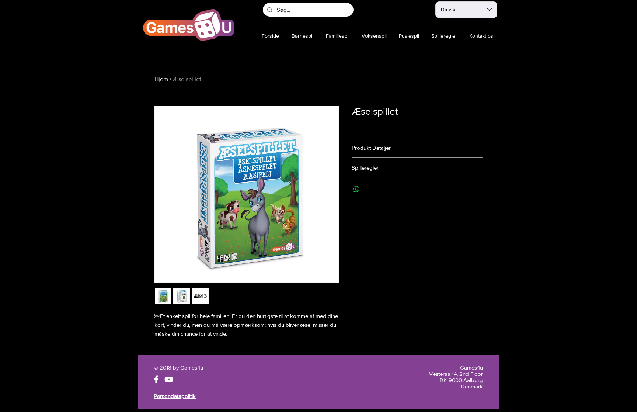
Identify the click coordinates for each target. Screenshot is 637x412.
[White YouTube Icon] (169, 379)
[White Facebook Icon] (156, 379)
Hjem (161, 79)
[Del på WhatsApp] (356, 189)
